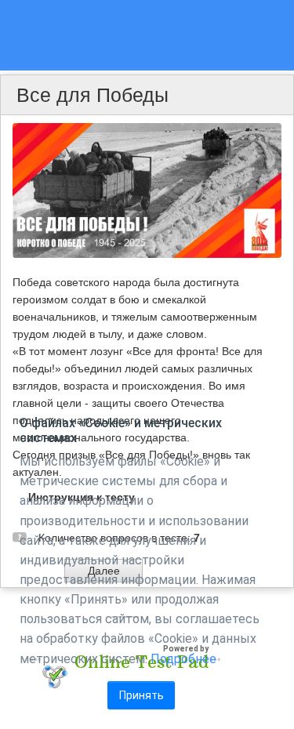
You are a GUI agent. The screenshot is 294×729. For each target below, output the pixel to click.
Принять (141, 695)
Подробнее (183, 658)
